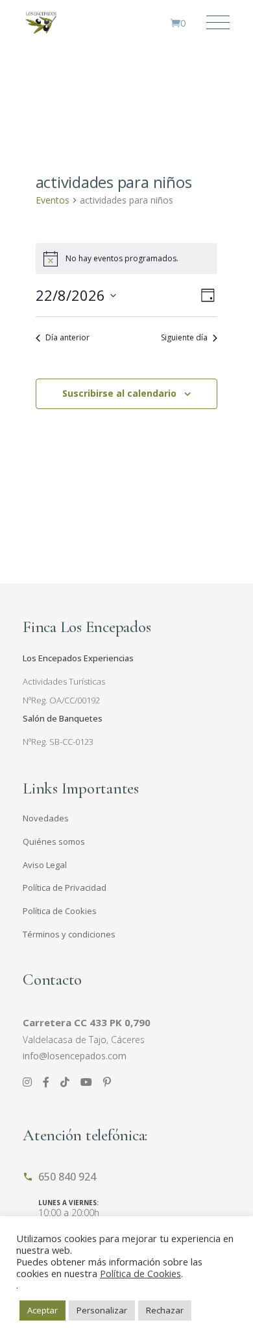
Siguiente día (184, 338)
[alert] (127, 258)
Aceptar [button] (42, 1310)
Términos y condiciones (69, 934)
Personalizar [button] (102, 1310)
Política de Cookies (60, 910)
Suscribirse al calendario (119, 393)
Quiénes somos (54, 841)
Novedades (46, 818)
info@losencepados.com (74, 1056)
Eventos (52, 200)
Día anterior (67, 338)
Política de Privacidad (64, 887)
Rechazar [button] (165, 1310)
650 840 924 (67, 1177)
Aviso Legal (45, 864)
